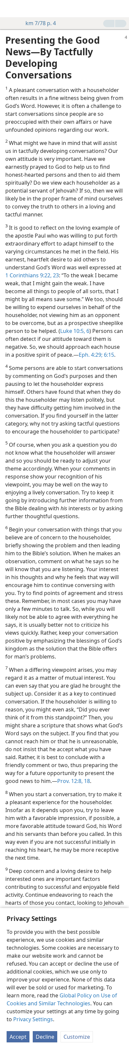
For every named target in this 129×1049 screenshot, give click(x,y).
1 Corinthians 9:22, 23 (32, 275)
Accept (18, 1036)
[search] (120, 8)
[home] (10, 8)
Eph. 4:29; (91, 354)
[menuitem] (10, 8)
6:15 (108, 354)
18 (86, 781)
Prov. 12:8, (70, 781)
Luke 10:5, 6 (74, 331)
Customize (77, 1036)
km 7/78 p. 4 (40, 23)
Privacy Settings (33, 1019)
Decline (45, 1036)
